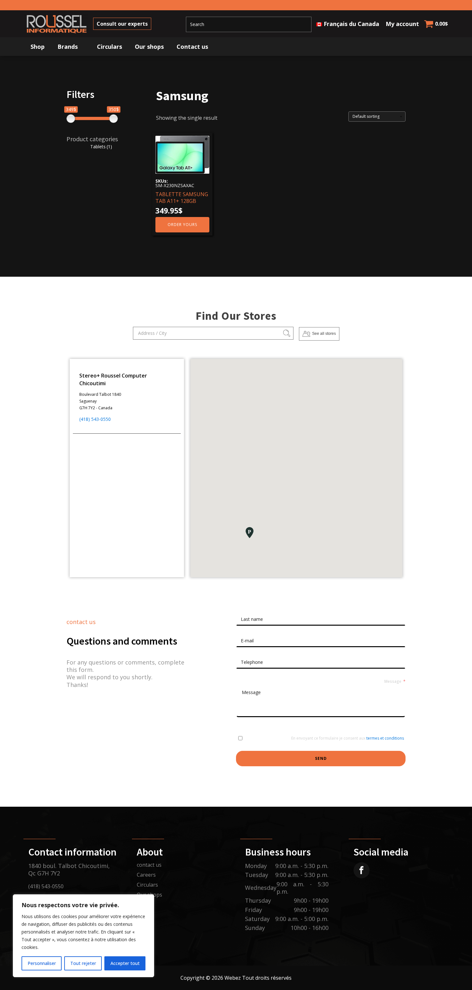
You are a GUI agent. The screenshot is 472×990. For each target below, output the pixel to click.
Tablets (101, 146)
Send (321, 758)
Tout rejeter (83, 963)
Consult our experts (122, 23)
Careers (146, 874)
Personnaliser (42, 963)
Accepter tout (125, 963)
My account (402, 24)
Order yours (182, 224)
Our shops (149, 46)
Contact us (192, 46)
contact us (149, 864)
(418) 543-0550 (95, 419)
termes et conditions (385, 738)
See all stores (324, 333)
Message (392, 681)
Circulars (109, 46)
